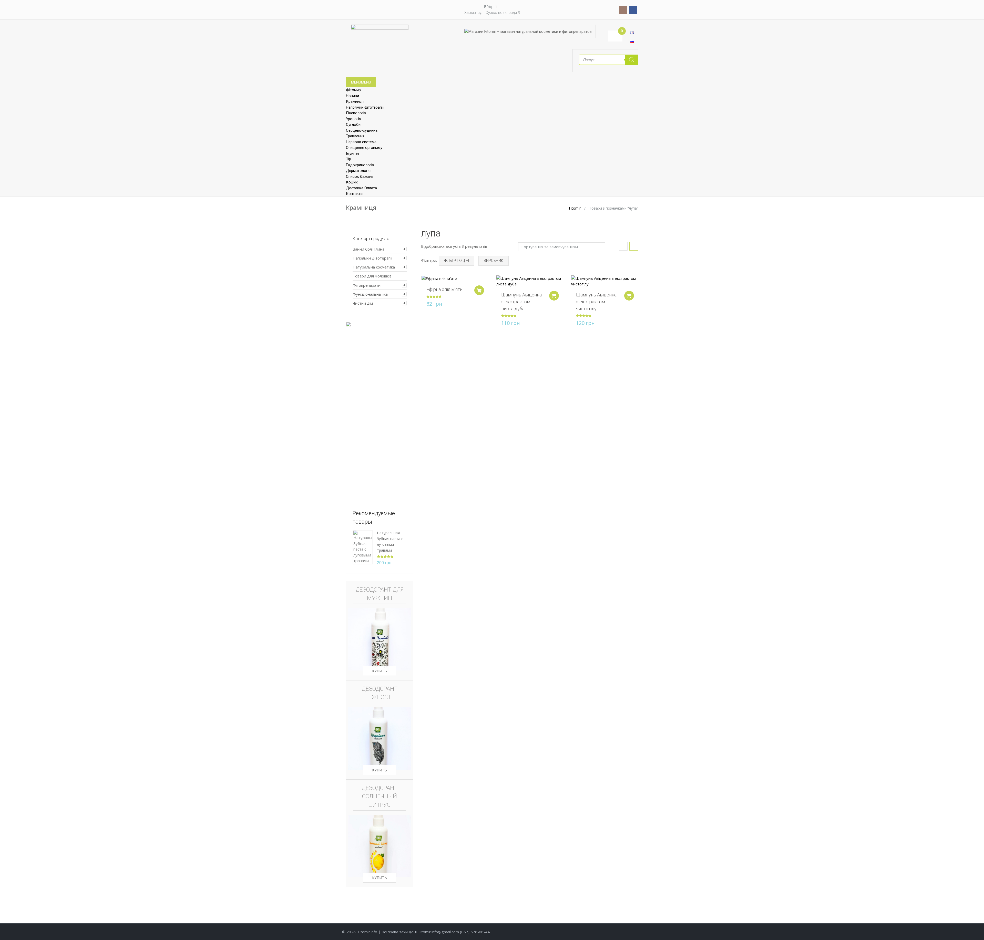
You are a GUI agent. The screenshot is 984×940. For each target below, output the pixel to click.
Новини (352, 96)
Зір (348, 159)
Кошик (352, 182)
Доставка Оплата (361, 188)
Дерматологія (358, 170)
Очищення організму (364, 147)
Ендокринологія (360, 165)
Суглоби (353, 124)
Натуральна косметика (374, 267)
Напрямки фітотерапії (365, 107)
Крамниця (355, 101)
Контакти (354, 193)
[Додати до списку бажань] (422, 281)
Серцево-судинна (361, 130)
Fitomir (575, 208)
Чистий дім (363, 303)
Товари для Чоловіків (372, 275)
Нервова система (361, 142)
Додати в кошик (479, 290)
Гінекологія (356, 113)
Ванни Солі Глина (368, 249)
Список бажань (359, 176)
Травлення (355, 136)
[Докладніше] (439, 278)
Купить (379, 670)
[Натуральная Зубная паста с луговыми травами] (363, 546)
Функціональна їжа (370, 294)
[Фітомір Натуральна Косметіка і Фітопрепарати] (379, 33)
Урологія (353, 119)
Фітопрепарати (367, 285)
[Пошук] (631, 60)
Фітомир (353, 90)
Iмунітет (353, 153)
